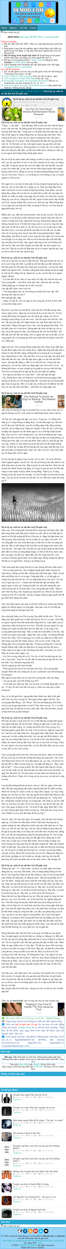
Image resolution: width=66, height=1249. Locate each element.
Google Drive (24, 1027)
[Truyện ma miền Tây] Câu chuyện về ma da (34, 1107)
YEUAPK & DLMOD (28, 1245)
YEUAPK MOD (19, 62)
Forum (33, 28)
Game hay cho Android (53, 1240)
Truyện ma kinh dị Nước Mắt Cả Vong (31, 1184)
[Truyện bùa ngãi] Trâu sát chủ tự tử (30, 1095)
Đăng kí (13, 28)
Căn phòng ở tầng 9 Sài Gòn (26, 1133)
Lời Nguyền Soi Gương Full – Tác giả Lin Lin (34, 1197)
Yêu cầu (23, 28)
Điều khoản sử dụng (11, 1240)
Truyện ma (17, 1099)
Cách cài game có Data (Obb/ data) (19, 78)
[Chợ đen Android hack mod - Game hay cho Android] (20, 1232)
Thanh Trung (36, 60)
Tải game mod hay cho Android (18, 67)
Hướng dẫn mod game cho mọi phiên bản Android (26, 81)
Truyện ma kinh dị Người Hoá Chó (29, 1210)
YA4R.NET (39, 1067)
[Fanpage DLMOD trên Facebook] (25, 1232)
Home (4, 28)
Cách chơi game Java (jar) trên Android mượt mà (26, 85)
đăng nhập (23, 1064)
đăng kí (36, 1064)
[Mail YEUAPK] (46, 1232)
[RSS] (30, 1232)
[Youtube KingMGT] (35, 1232)
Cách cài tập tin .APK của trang (18, 76)
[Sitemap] (41, 1232)
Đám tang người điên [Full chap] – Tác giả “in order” (38, 1120)
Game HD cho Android (32, 1240)
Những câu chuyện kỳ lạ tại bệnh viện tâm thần (35, 1171)
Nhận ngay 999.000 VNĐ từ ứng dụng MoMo (39, 37)
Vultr (40, 1243)
